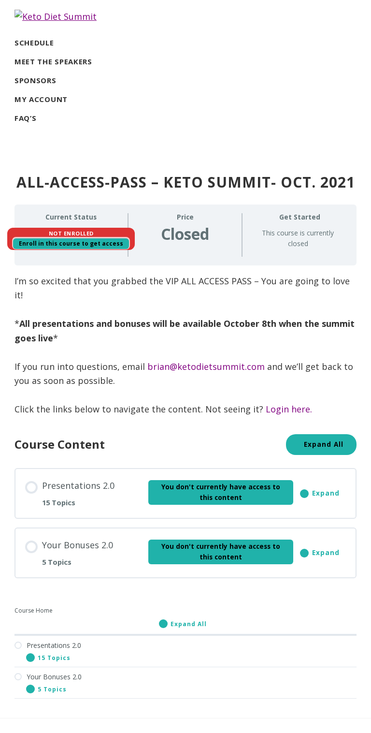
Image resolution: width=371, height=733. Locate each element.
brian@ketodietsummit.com (206, 366)
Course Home (33, 610)
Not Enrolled (71, 233)
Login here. (289, 409)
